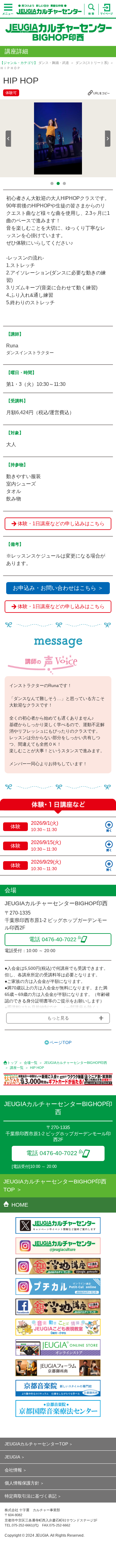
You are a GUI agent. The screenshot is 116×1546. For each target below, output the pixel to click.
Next (107, 138)
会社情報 (13, 1469)
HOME (19, 1205)
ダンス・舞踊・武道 (53, 63)
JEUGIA (12, 1456)
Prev (8, 138)
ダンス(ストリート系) (92, 63)
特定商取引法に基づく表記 (31, 1496)
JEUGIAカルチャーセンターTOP (36, 1443)
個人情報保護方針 (22, 1482)
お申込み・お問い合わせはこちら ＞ (58, 588)
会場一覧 (30, 1063)
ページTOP (60, 1042)
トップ (12, 1063)
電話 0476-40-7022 (51, 1153)
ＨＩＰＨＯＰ (10, 68)
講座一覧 (17, 1067)
